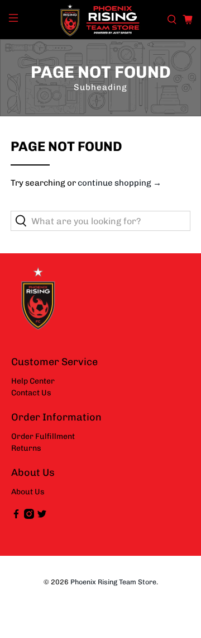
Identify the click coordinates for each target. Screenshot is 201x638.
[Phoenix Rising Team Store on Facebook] (16, 516)
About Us (28, 492)
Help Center (33, 381)
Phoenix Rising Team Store (113, 582)
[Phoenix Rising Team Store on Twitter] (42, 516)
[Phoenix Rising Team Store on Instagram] (29, 516)
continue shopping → (119, 183)
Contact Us (31, 393)
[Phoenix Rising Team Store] (100, 19)
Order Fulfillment (43, 436)
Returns (26, 448)
